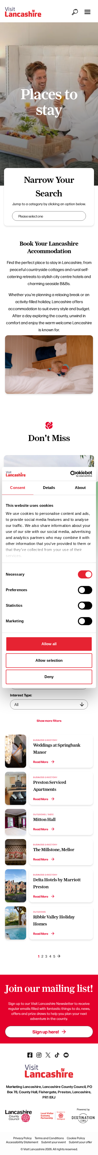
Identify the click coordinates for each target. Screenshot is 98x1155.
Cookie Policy (76, 1138)
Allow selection (49, 660)
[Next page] (58, 956)
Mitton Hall (44, 819)
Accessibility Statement (22, 1142)
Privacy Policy (22, 1138)
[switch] (85, 590)
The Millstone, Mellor (53, 849)
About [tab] (80, 487)
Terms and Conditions (49, 1138)
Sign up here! (45, 1031)
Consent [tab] (17, 487)
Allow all (49, 644)
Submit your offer (80, 1142)
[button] (87, 12)
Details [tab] (49, 487)
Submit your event (53, 1142)
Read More (40, 762)
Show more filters (49, 721)
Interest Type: (21, 694)
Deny (49, 677)
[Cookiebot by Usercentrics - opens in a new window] (70, 474)
